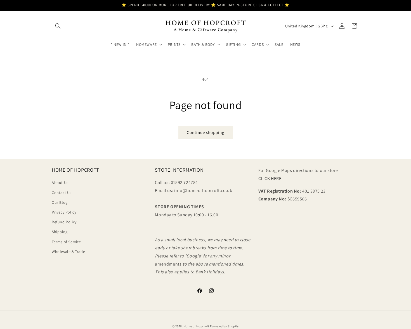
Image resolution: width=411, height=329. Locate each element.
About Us (60, 182)
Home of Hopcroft (196, 326)
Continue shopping (206, 132)
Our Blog (60, 202)
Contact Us (62, 192)
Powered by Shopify (224, 326)
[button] (58, 26)
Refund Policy (64, 222)
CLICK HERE (270, 178)
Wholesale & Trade (68, 251)
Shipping (60, 232)
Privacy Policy (64, 212)
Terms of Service (66, 241)
